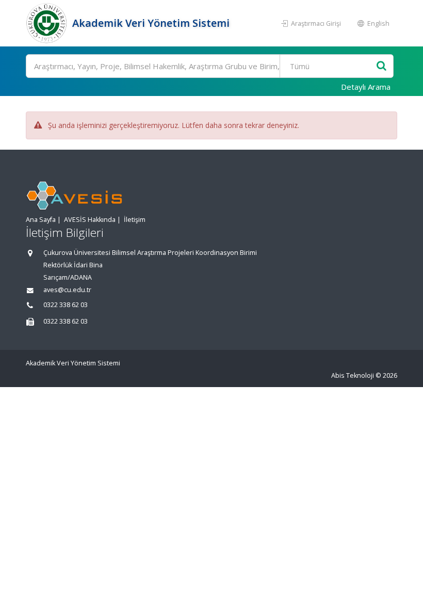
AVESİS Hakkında (90, 219)
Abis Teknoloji (352, 375)
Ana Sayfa (41, 219)
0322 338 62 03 (65, 304)
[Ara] (381, 66)
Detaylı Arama (366, 87)
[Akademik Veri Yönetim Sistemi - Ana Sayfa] (48, 23)
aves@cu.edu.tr (67, 289)
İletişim (134, 219)
